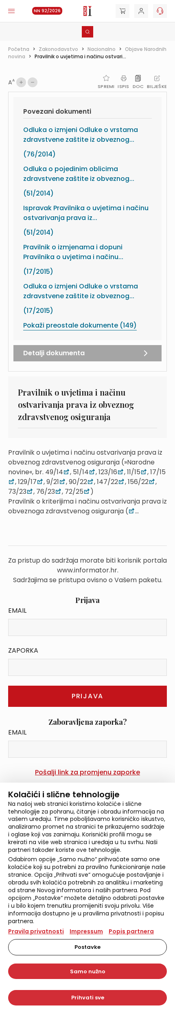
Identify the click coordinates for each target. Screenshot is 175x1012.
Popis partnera (131, 931)
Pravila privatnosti (36, 931)
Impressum (86, 931)
